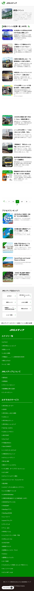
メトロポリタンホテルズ (9, 450)
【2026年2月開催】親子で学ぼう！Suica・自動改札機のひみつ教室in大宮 (23, 119)
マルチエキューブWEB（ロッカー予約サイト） (15, 565)
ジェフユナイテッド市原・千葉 (11, 535)
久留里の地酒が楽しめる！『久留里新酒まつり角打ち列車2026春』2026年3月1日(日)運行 (22, 61)
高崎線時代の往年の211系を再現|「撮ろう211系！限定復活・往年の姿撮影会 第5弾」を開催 (22, 174)
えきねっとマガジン (8, 431)
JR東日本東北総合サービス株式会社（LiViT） (15, 498)
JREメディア (4, 323)
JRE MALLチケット (7, 420)
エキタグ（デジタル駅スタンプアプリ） (13, 487)
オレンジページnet (7, 568)
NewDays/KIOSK (7, 513)
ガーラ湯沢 (5, 561)
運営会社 (4, 377)
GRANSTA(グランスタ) (8, 502)
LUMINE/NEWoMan (8, 494)
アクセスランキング (10, 210)
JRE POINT (5, 435)
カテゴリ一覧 (7, 336)
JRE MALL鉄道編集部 (18, 39)
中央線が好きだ (6, 442)
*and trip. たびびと (7, 428)
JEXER (4, 409)
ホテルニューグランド (8, 457)
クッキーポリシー (7, 392)
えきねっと (5, 417)
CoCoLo (4, 554)
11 (26, 201)
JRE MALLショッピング (9, 424)
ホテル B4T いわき (7, 572)
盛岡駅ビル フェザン (8, 557)
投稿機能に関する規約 (8, 388)
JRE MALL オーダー (8, 405)
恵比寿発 (4, 483)
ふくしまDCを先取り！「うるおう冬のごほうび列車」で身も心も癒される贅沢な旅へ (22, 132)
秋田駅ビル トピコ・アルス (10, 550)
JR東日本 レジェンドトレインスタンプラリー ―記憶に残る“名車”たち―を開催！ (23, 75)
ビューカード (6, 516)
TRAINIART (5, 505)
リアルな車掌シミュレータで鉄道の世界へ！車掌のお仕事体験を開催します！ (22, 88)
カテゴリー (13, 323)
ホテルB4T (5, 472)
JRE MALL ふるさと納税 (9, 413)
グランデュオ (6, 524)
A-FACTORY (6, 542)
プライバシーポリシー (8, 385)
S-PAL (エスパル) (7, 539)
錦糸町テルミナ (6, 546)
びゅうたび (5, 439)
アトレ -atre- (6, 528)
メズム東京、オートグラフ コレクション (13, 468)
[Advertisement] (17, 106)
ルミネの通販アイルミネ (9, 491)
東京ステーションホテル (9, 465)
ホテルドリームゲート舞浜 (9, 476)
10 (21, 201)
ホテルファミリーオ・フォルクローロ (12, 479)
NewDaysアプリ (7, 509)
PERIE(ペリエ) (6, 531)
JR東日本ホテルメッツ (8, 454)
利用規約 (4, 381)
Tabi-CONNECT (6, 446)
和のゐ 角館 (5, 461)
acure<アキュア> (7, 520)
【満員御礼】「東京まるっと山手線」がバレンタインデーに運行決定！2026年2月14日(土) (22, 147)
